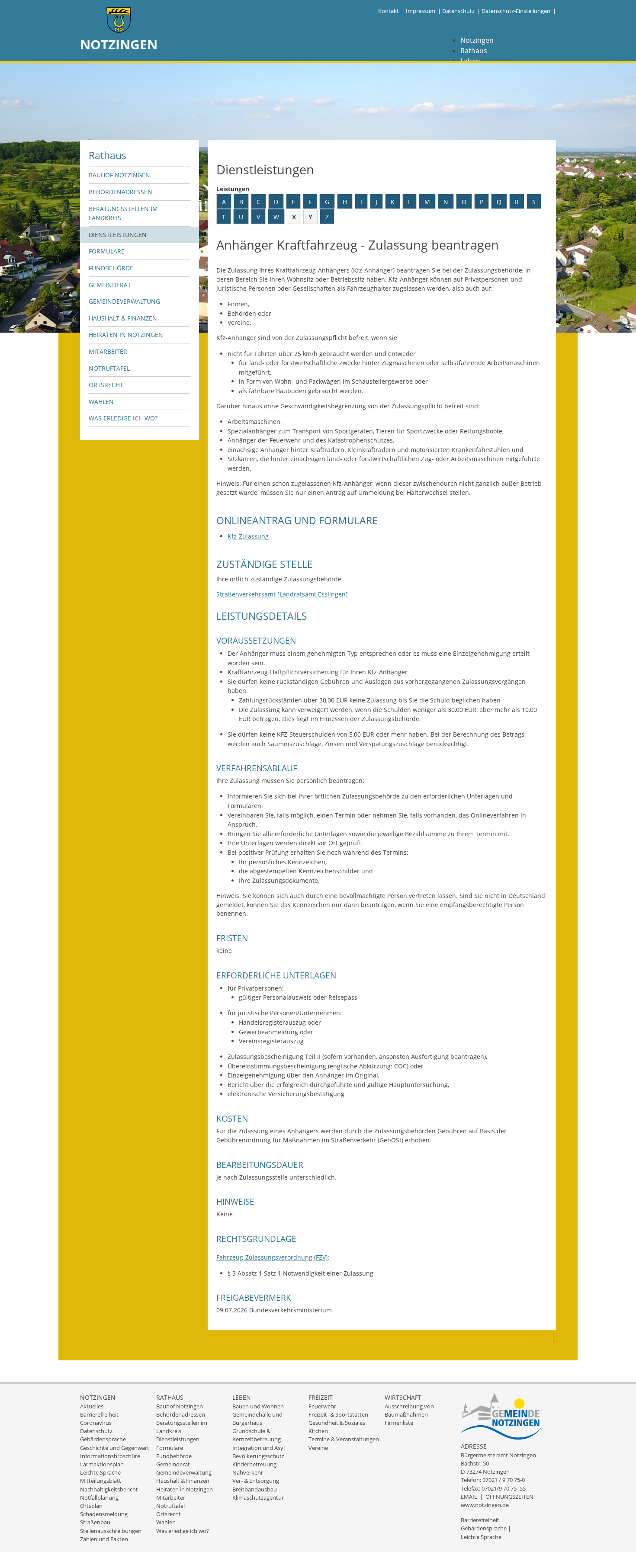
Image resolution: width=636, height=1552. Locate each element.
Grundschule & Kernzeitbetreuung (256, 1435)
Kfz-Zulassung (248, 536)
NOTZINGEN (118, 44)
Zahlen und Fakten (104, 1539)
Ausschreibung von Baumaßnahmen (409, 1410)
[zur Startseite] (119, 21)
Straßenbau (95, 1522)
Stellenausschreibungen (110, 1531)
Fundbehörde (111, 268)
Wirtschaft (403, 1397)
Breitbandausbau (254, 1489)
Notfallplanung (99, 1497)
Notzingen (477, 40)
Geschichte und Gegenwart (114, 1448)
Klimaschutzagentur (258, 1497)
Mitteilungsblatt (100, 1481)
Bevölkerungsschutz (258, 1456)
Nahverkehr (247, 1472)
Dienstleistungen (118, 235)
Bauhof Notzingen (119, 175)
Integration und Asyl (258, 1448)
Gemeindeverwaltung (124, 301)
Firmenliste (399, 1423)
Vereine (318, 1448)
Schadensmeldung (104, 1514)
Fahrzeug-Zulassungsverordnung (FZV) (272, 1257)
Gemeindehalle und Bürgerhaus (257, 1419)
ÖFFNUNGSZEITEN (509, 1497)
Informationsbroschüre (110, 1456)
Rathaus (473, 50)
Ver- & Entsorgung (255, 1481)
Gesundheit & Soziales (336, 1423)
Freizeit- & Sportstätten (338, 1414)
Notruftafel (109, 368)
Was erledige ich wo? (123, 418)
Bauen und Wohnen (258, 1406)
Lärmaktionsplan (102, 1464)
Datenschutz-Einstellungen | (519, 11)
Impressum (420, 11)
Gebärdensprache (103, 1439)
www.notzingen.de (485, 1505)
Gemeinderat (110, 285)
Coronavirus (96, 1423)
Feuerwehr (322, 1406)
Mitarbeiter (108, 351)
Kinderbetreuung (254, 1464)
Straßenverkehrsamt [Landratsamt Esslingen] (282, 594)
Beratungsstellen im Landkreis (123, 213)
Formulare (107, 251)
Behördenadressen (120, 192)
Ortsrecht (106, 385)
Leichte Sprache (100, 1472)
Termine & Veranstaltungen (343, 1439)
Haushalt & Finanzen (123, 318)
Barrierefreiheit (99, 1414)
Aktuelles (91, 1406)
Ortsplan (91, 1506)
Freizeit (320, 1397)
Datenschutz (458, 11)
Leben (241, 1397)
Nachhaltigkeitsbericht (109, 1489)
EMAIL (469, 1497)
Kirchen (318, 1431)
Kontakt (388, 11)
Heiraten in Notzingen (126, 334)
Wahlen (101, 402)
